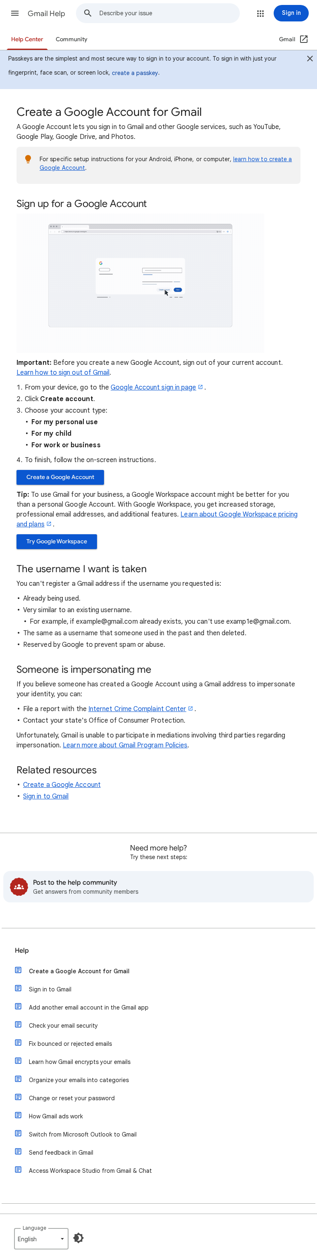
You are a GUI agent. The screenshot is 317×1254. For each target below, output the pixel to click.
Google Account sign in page (153, 387)
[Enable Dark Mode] (78, 1238)
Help (22, 950)
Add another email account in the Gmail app (89, 1007)
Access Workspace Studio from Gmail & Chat (90, 1170)
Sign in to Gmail (46, 796)
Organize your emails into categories (79, 1080)
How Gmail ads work (56, 1116)
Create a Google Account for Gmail (79, 971)
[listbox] (41, 1238)
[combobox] (169, 13)
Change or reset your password (72, 1098)
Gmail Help (46, 13)
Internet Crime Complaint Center (137, 709)
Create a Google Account (60, 477)
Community (72, 39)
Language (34, 1228)
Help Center (27, 39)
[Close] (310, 60)
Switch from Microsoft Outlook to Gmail (83, 1134)
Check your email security (63, 1025)
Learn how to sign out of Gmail (63, 373)
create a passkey (135, 73)
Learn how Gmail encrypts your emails (79, 1062)
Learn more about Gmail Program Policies (125, 745)
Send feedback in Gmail (61, 1152)
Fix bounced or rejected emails (70, 1043)
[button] (15, 13)
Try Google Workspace (56, 541)
